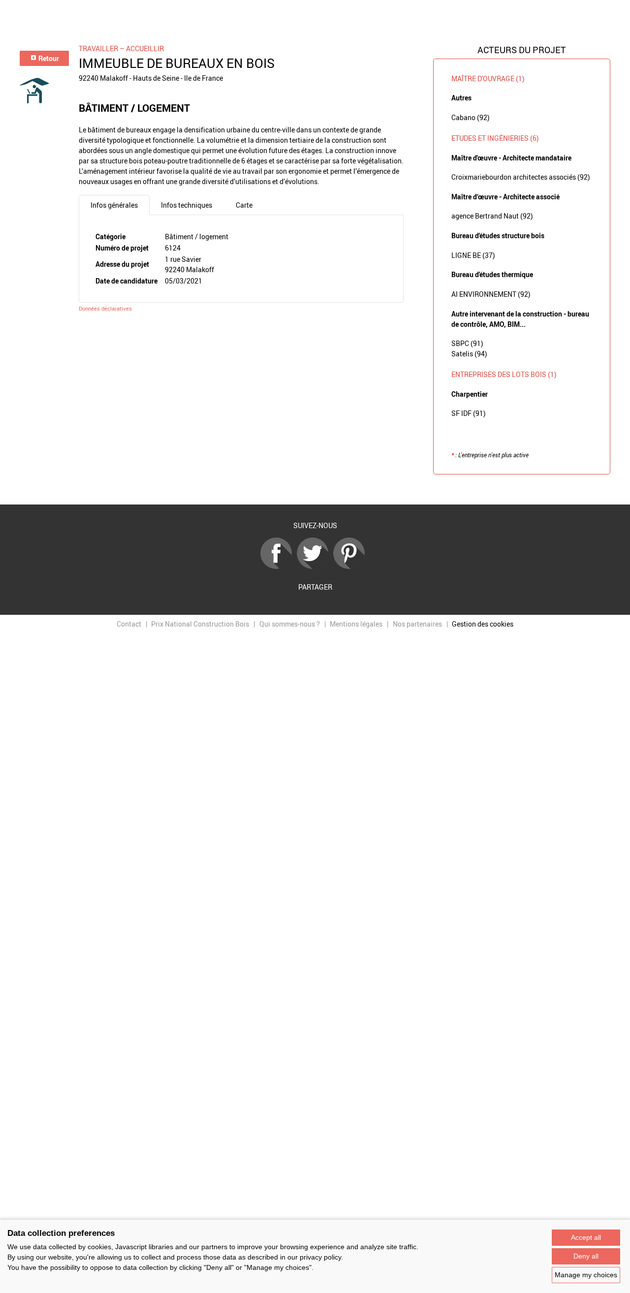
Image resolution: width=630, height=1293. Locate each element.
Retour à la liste (315, 489)
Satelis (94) (469, 353)
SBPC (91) (467, 343)
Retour (48, 58)
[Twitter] (315, 566)
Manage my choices (586, 1275)
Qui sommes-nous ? (289, 624)
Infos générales (114, 205)
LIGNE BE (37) (473, 255)
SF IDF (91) (468, 413)
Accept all (586, 1237)
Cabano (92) (470, 117)
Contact (129, 624)
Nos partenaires (417, 624)
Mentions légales (356, 624)
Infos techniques (186, 205)
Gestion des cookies (482, 624)
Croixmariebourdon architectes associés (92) (520, 177)
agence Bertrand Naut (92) (492, 216)
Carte (244, 205)
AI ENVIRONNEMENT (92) (491, 294)
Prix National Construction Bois (200, 624)
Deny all (585, 1256)
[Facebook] (278, 566)
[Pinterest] (351, 566)
